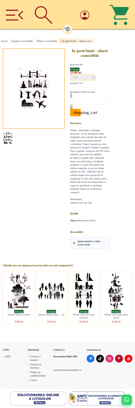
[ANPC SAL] (97, 398)
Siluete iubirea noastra (19, 314)
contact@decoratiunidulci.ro (67, 370)
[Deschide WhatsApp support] (127, 400)
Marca (73, 220)
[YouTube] (128, 358)
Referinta (74, 64)
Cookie (33, 380)
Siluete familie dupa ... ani (51, 314)
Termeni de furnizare (35, 365)
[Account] (91, 14)
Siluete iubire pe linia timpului (83, 316)
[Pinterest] (119, 358)
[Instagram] (109, 358)
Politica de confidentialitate (38, 373)
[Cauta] (43, 14)
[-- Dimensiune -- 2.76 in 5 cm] (90, 77)
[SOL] (38, 398)
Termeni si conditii (35, 358)
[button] (90, 243)
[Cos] (120, 14)
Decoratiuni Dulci (86, 220)
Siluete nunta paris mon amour (116, 316)
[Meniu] (14, 14)
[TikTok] (100, 358)
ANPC (8, 356)
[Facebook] (90, 358)
